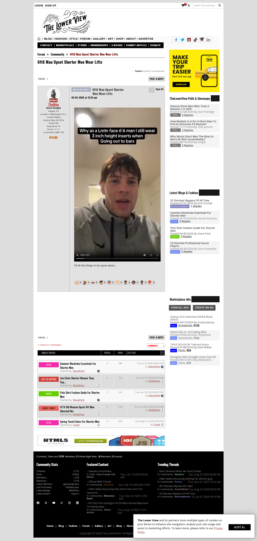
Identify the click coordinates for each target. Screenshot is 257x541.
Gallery (99, 39)
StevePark (79, 371)
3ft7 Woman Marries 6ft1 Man (176, 486)
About (131, 39)
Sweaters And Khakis (99, 471)
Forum (85, 39)
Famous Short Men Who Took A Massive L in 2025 (189, 107)
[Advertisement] (159, 22)
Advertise (146, 39)
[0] (182, 5)
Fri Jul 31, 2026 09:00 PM (150, 363)
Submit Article (136, 45)
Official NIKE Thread (99, 481)
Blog (48, 39)
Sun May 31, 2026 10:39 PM (149, 421)
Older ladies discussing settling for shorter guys (186, 478)
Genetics (179, 474)
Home (39, 38)
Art (110, 39)
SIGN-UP (50, 5)
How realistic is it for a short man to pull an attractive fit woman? (193, 122)
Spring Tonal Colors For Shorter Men (79, 421)
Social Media (181, 489)
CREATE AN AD (204, 307)
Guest (76, 425)
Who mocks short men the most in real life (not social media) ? (191, 138)
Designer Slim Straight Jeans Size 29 (193, 357)
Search (220, 5)
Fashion (60, 39)
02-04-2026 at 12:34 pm (84, 97)
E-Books (117, 45)
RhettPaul (78, 385)
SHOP (120, 39)
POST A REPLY (157, 79)
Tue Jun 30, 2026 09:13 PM (149, 392)
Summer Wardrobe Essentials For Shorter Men (190, 214)
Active (146, 71)
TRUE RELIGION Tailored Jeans (189, 344)
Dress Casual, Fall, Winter (101, 476)
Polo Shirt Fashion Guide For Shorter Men (192, 229)
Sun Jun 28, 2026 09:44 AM (149, 407)
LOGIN (39, 5)
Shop (119, 525)
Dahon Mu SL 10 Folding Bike (188, 332)
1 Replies (196, 206)
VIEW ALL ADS (180, 307)
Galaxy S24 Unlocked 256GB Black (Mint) (191, 318)
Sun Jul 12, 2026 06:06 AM (150, 378)
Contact (46, 45)
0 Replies (185, 221)
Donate (155, 45)
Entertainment (182, 496)
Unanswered (157, 71)
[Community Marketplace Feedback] (156, 345)
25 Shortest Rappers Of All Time (189, 200)
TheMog (53, 104)
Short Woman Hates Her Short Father (180, 471)
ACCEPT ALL (239, 527)
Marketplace (65, 45)
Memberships (99, 45)
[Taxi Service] (194, 70)
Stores (82, 45)
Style (73, 39)
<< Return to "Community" (49, 344)
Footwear (109, 484)
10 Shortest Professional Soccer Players (189, 244)
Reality (178, 481)
